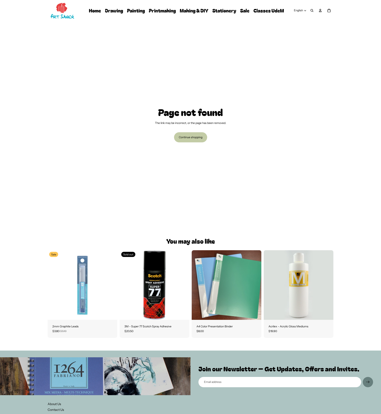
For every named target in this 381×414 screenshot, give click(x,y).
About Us (54, 404)
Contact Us (56, 410)
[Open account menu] (320, 10)
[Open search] (312, 10)
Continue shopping (190, 137)
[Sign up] (368, 382)
